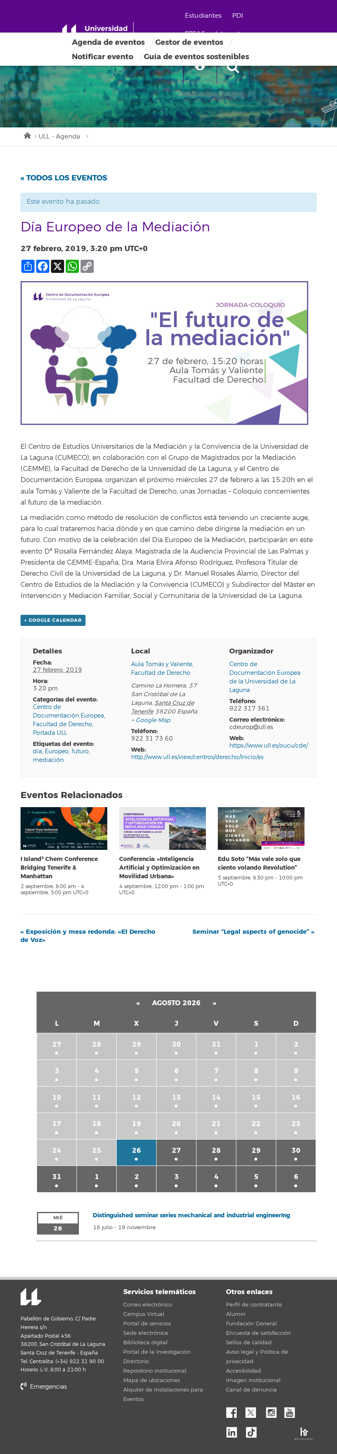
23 (295, 1123)
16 (295, 1097)
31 (216, 1044)
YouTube (292, 1410)
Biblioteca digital (145, 1342)
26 (136, 1150)
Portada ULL (50, 732)
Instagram (273, 1410)
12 (136, 1097)
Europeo (57, 751)
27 (56, 1044)
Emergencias (47, 1386)
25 (96, 1150)
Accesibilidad (243, 1371)
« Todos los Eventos (64, 178)
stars (82, 1414)
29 (136, 1044)
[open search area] (233, 67)
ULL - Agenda (59, 137)
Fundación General (251, 1323)
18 (96, 1123)
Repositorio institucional (155, 1371)
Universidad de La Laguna (31, 1297)
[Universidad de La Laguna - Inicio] (98, 32)
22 (256, 1123)
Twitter (254, 1410)
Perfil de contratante (254, 1305)
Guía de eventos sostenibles (196, 57)
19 (136, 1123)
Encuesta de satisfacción (258, 1333)
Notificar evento (102, 57)
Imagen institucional (253, 1380)
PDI (237, 16)
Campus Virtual (143, 1314)
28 (96, 1044)
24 (56, 1150)
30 (176, 1044)
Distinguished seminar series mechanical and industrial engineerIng (191, 1215)
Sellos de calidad (249, 1342)
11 (96, 1097)
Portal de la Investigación (157, 1352)
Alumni (235, 1314)
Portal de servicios (147, 1323)
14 (216, 1097)
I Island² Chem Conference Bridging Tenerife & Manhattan (59, 867)
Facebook (234, 1410)
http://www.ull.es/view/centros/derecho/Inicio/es (197, 757)
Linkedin (234, 1430)
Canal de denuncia (251, 1390)
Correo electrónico (147, 1305)
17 (56, 1123)
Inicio (27, 134)
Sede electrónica (145, 1333)
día (37, 751)
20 (176, 1123)
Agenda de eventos (108, 42)
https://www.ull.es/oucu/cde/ (268, 745)
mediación (48, 760)
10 (56, 1097)
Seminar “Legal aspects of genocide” (253, 932)
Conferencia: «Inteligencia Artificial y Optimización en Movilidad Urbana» (159, 867)
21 (216, 1123)
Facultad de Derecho (62, 724)
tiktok (254, 1430)
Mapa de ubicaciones (151, 1380)
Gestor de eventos (189, 42)
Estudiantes (203, 16)
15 (256, 1097)
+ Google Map (150, 720)
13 (176, 1097)
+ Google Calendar (53, 620)
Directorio (136, 1361)
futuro (80, 751)
